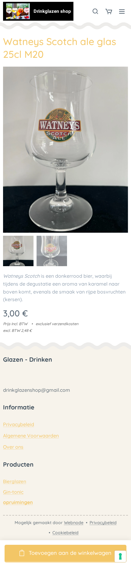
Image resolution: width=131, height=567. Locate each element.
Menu (122, 11)
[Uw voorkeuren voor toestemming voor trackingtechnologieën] (120, 556)
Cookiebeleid (65, 532)
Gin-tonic (13, 492)
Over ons (13, 447)
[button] (95, 11)
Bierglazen (14, 481)
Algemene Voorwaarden (31, 436)
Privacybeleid (18, 424)
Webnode (73, 522)
